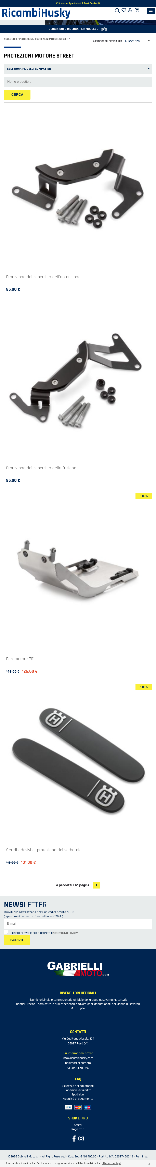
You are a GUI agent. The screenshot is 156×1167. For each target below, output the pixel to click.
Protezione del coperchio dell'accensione (43, 277)
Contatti (95, 3)
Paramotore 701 (20, 659)
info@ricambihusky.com (78, 1058)
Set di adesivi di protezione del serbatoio (43, 850)
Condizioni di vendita (78, 1090)
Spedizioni (78, 1094)
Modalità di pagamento (78, 1099)
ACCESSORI (10, 39)
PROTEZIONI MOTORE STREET (51, 39)
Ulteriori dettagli (111, 1163)
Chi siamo (62, 3)
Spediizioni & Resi (78, 3)
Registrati (78, 1129)
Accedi (78, 1125)
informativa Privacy (65, 933)
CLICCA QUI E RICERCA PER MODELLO (74, 29)
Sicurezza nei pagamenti (78, 1086)
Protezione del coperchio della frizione (41, 468)
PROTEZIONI (26, 39)
